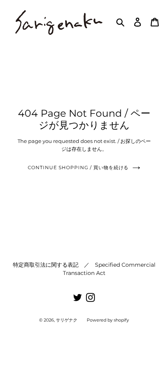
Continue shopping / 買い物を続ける (78, 167)
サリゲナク (66, 320)
